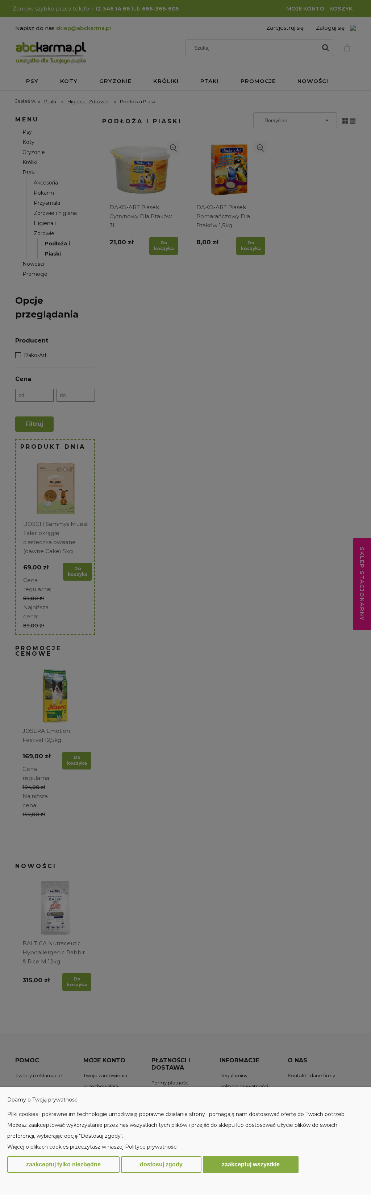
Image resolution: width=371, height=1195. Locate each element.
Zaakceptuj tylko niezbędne (63, 1164)
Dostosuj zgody (161, 1164)
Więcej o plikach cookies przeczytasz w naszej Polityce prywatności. (93, 1147)
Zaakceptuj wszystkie (251, 1164)
